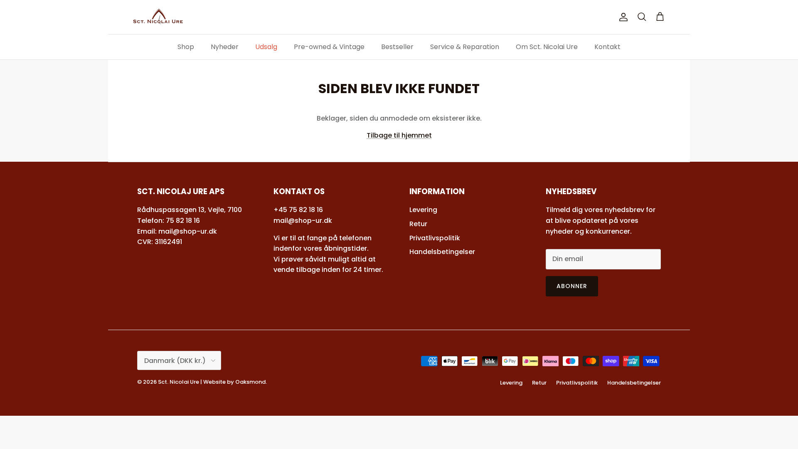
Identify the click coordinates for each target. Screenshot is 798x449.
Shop (185, 47)
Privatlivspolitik (434, 238)
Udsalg (266, 47)
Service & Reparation (464, 47)
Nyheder (225, 47)
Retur (418, 224)
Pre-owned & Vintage (329, 47)
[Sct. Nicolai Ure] (158, 17)
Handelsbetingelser (442, 252)
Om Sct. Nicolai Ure (547, 47)
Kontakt (607, 47)
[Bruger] (621, 17)
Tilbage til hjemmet (399, 135)
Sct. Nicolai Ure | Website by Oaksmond (212, 382)
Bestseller (397, 47)
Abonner (572, 286)
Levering (423, 210)
